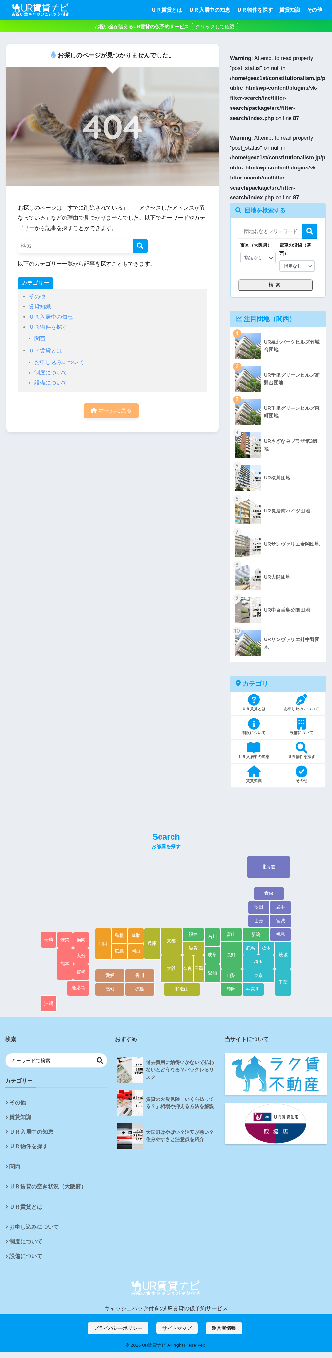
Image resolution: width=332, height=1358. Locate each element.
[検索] (140, 246)
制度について (50, 373)
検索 (309, 231)
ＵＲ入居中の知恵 (209, 10)
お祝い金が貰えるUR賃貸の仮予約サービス (142, 26)
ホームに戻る (114, 411)
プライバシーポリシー (118, 1328)
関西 (39, 339)
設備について (50, 383)
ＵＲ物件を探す (255, 10)
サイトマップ (177, 1328)
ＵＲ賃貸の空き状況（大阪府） (48, 1186)
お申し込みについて (59, 362)
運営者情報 (224, 1328)
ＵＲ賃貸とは (166, 10)
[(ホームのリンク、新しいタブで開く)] (166, 1288)
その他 (314, 10)
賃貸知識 (289, 10)
